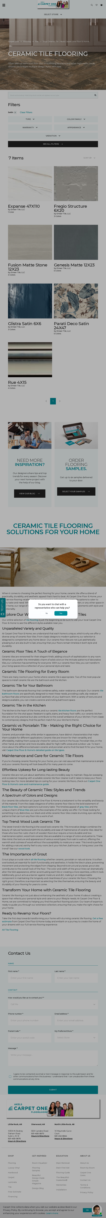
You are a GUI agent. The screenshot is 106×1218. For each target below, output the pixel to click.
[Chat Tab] (53, 609)
